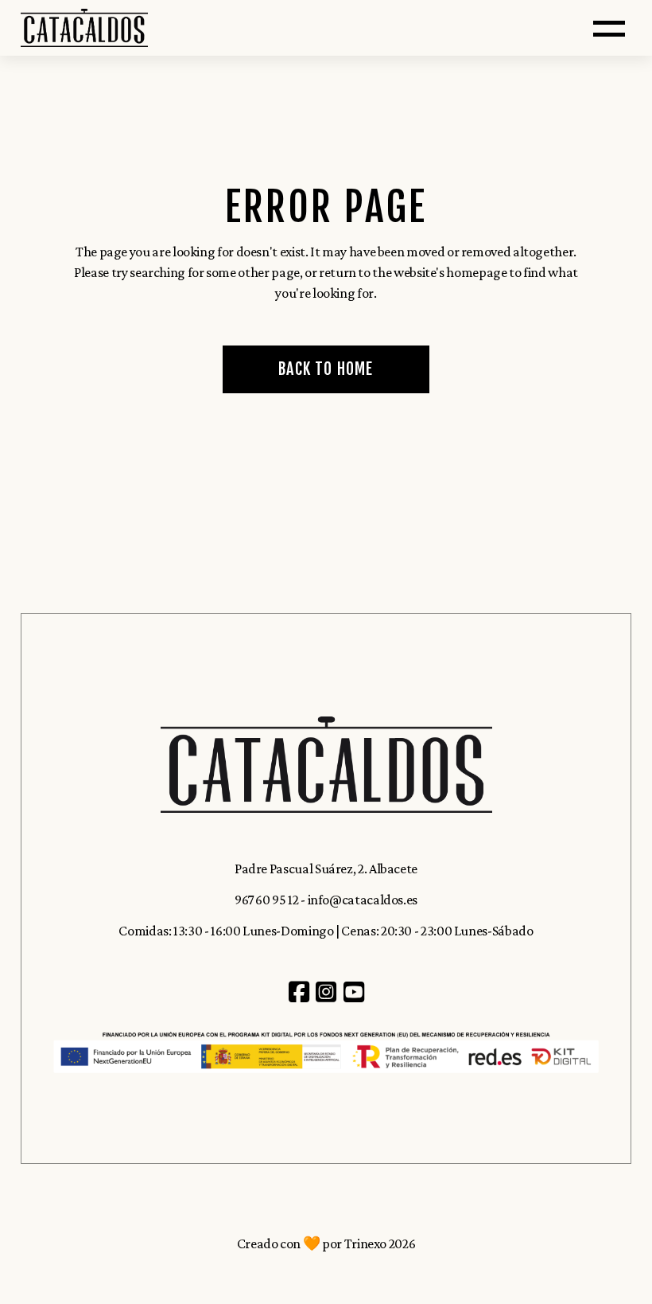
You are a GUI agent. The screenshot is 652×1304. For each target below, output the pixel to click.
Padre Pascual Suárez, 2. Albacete (326, 868)
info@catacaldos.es (363, 900)
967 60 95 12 (267, 900)
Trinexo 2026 (380, 1243)
